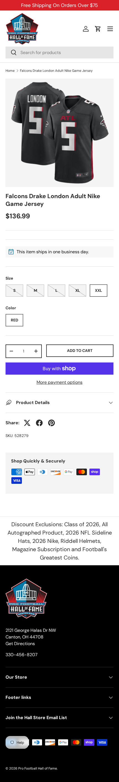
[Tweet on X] (27, 423)
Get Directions (20, 643)
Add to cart (79, 350)
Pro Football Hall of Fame (37, 768)
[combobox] (59, 52)
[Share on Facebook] (39, 423)
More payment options (59, 382)
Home (10, 70)
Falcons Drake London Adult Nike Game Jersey (56, 70)
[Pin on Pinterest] (51, 423)
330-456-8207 (22, 655)
